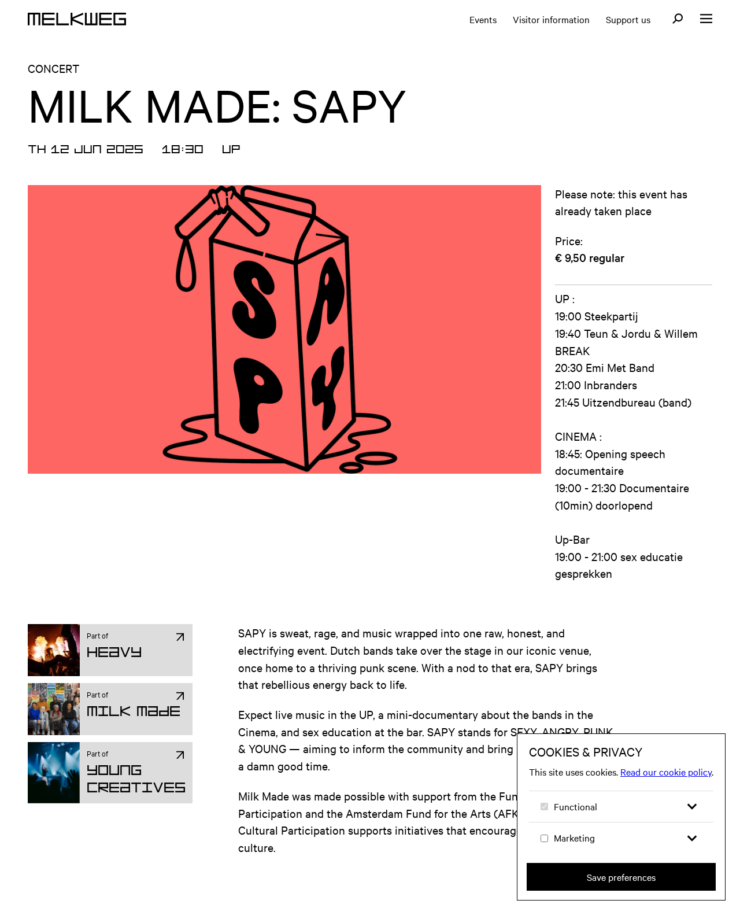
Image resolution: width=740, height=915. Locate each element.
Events (483, 19)
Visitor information (551, 19)
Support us (628, 19)
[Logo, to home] (77, 19)
